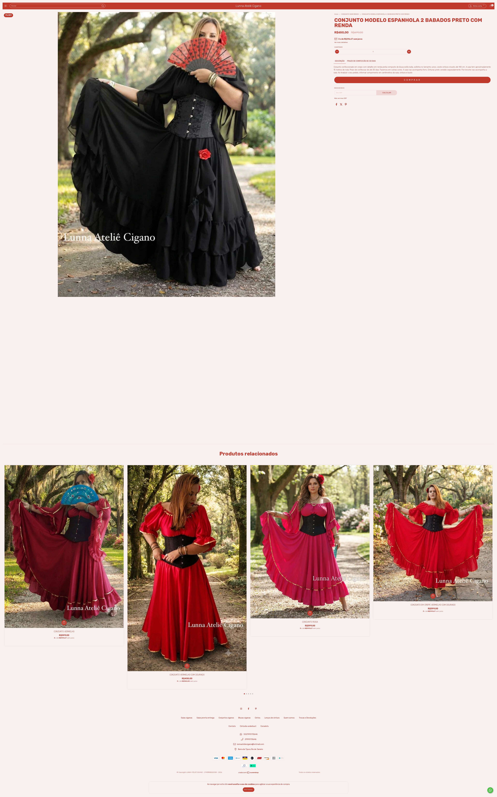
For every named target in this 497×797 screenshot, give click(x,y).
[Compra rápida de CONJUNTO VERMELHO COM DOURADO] (187, 666)
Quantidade (338, 47)
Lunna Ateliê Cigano (248, 6)
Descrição (340, 61)
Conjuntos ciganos (226, 718)
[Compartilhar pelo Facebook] (336, 104)
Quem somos (289, 718)
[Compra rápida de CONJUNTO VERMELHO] (64, 622)
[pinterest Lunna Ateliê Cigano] (255, 709)
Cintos (257, 718)
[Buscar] (103, 6)
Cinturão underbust (248, 726)
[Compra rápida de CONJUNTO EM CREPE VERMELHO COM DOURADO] (433, 596)
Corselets (265, 726)
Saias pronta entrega (205, 718)
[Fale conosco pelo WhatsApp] (490, 790)
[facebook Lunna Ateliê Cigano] (248, 709)
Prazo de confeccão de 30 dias (361, 61)
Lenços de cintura (272, 718)
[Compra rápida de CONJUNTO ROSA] (310, 613)
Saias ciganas (186, 718)
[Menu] (6, 6)
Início (336, 14)
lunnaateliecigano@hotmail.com (250, 744)
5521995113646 (251, 734)
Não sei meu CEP (340, 98)
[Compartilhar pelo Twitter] (341, 104)
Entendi (248, 790)
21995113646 (250, 739)
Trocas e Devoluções (307, 718)
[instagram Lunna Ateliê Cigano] (241, 709)
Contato (232, 726)
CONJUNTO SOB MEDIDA (350, 14)
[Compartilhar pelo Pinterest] (346, 104)
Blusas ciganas (244, 718)
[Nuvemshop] (248, 773)
